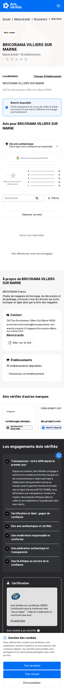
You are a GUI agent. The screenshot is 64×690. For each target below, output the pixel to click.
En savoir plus (18, 620)
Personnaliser (32, 682)
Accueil (6, 19)
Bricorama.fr (40, 19)
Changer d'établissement (47, 76)
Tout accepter (32, 665)
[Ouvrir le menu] (58, 6)
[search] (36, 198)
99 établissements (31, 54)
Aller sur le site (22, 342)
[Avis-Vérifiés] (12, 6)
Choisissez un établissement (26, 373)
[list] (32, 418)
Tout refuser (32, 674)
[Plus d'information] (38, 631)
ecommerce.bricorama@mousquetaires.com (30, 324)
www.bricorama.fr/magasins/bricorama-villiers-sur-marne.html (32, 329)
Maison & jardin (22, 19)
